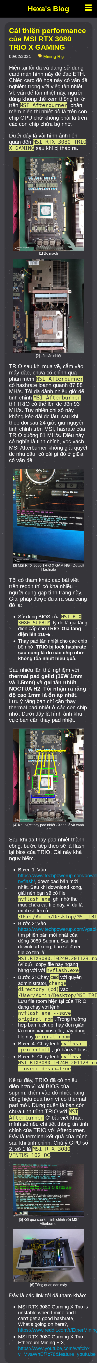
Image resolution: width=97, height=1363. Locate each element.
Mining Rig (53, 56)
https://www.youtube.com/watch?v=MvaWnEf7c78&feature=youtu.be (57, 1351)
